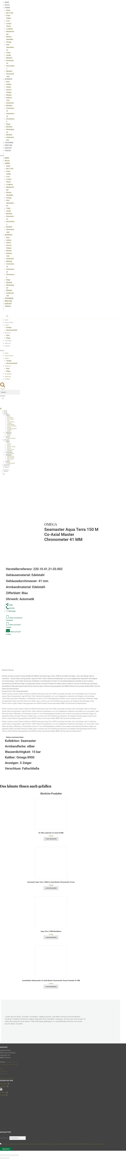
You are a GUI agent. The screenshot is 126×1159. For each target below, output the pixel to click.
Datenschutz (4, 1074)
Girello (8, 87)
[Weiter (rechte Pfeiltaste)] (7, 1158)
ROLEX (7, 5)
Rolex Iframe (9, 322)
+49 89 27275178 (12, 1062)
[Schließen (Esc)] (2, 1155)
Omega (8, 42)
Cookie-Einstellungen (7, 1078)
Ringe (8, 124)
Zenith (8, 55)
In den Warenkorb (51, 839)
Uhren (7, 325)
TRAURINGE (9, 143)
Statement (10, 103)
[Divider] (9, 58)
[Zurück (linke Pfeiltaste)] (2, 1158)
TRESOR (8, 151)
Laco (8, 21)
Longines (9, 29)
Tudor (8, 53)
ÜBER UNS (8, 145)
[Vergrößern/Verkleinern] (16, 1155)
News (6, 320)
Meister (9, 95)
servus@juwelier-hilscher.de (9, 1064)
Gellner (8, 84)
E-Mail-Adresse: (4, 1138)
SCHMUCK (8, 79)
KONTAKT (8, 148)
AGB (1, 1069)
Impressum (3, 1071)
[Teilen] (7, 1155)
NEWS (7, 2)
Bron (8, 82)
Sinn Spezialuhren (10, 47)
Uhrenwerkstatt (11, 330)
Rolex (8, 10)
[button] (7, 155)
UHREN (7, 8)
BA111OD (9, 13)
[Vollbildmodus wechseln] (12, 1155)
